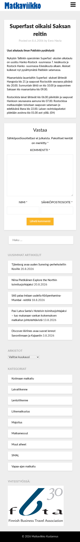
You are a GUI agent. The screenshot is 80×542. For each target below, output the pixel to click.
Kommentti (40, 150)
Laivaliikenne (20, 389)
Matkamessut (20, 433)
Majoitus (17, 422)
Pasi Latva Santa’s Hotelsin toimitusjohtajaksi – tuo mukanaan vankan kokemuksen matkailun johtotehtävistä (39, 316)
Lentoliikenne (20, 400)
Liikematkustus (21, 411)
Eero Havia (54, 40)
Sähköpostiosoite (57, 202)
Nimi (23, 202)
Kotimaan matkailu (23, 378)
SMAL (15, 455)
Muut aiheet (19, 444)
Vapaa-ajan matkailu (24, 466)
